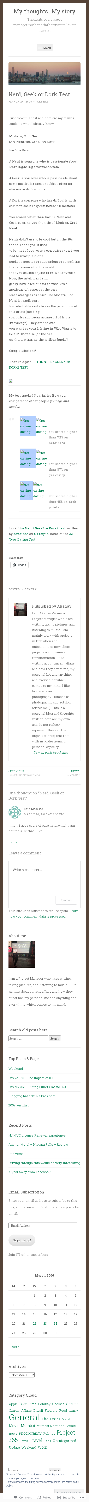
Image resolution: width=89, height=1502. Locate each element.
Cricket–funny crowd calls (24, 772)
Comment (66, 900)
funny (73, 1410)
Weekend (15, 1068)
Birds (32, 1404)
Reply (12, 842)
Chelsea (58, 1404)
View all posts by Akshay (50, 752)
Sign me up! (22, 1240)
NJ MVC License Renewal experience (37, 1135)
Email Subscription (26, 1192)
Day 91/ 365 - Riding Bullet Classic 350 (37, 1087)
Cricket (72, 1404)
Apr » (15, 1346)
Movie (14, 1425)
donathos (20, 534)
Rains (23, 1441)
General (31, 589)
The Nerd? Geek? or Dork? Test (41, 528)
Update (14, 1447)
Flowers (51, 1410)
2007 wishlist (18, 1105)
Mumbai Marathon (51, 1426)
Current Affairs (20, 1410)
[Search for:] (28, 1038)
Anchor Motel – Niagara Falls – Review (38, 1144)
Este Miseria (33, 809)
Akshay (43, 101)
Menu (46, 48)
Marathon (69, 1419)
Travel (36, 1440)
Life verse (16, 1154)
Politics (49, 1433)
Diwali (38, 1410)
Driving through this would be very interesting (44, 1163)
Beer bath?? (74, 772)
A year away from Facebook (29, 1172)
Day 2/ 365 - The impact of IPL (31, 1078)
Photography (30, 1433)
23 (45, 1323)
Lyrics (55, 1419)
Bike (23, 1403)
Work (42, 1447)
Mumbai (28, 1425)
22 (34, 1323)
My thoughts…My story (45, 11)
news (13, 1433)
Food (63, 1410)
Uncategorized (64, 1440)
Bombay (44, 1404)
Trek (47, 1441)
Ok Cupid (41, 534)
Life (45, 1418)
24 (55, 1323)
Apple (13, 1404)
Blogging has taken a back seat (31, 1096)
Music (71, 1426)
